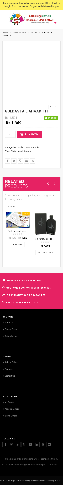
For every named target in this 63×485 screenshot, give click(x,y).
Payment (9, 369)
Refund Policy (11, 362)
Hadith (34, 33)
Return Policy (11, 336)
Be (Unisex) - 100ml (46, 239)
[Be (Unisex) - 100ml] (45, 224)
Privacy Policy (11, 329)
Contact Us (10, 376)
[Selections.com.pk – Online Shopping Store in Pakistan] (31, 19)
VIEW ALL (12, 206)
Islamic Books (19, 33)
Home (5, 33)
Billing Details (11, 416)
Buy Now (31, 134)
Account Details (12, 409)
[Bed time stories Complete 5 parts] (18, 220)
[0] (57, 24)
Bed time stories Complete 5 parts (27, 231)
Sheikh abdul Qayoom (21, 151)
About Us (9, 322)
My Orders (9, 402)
